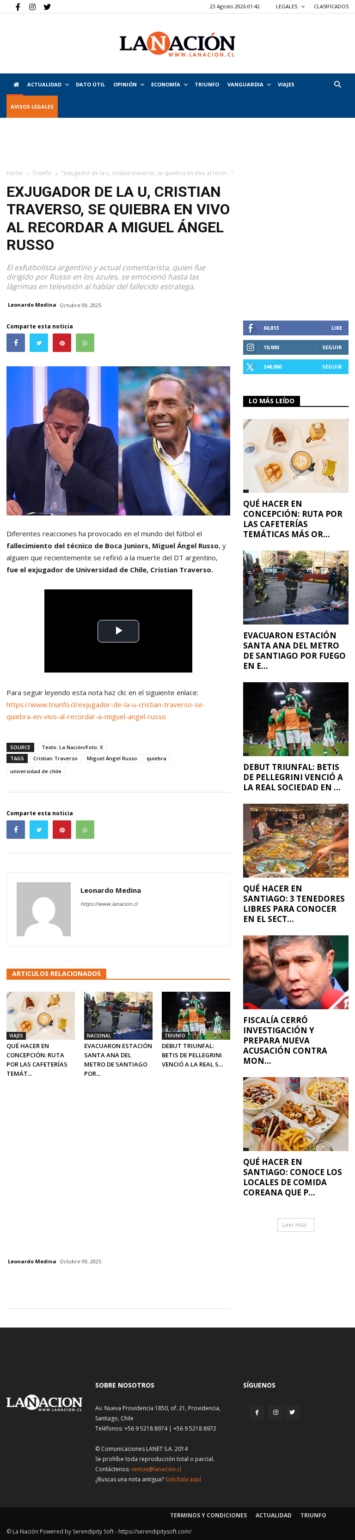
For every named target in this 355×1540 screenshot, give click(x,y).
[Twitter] (44, 6)
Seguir (332, 347)
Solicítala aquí (183, 1479)
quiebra (156, 758)
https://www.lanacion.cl (108, 903)
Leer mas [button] (294, 1225)
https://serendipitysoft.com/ (154, 1531)
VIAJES (286, 84)
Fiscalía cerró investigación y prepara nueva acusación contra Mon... (285, 1040)
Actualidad (44, 84)
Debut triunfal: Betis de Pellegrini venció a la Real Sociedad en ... (293, 777)
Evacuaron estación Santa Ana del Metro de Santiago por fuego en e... (294, 650)
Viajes (16, 1035)
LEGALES (287, 6)
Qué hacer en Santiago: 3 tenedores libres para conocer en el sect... (294, 903)
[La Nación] (177, 44)
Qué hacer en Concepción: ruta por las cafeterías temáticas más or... (293, 519)
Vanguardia (245, 84)
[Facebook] (13, 6)
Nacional (99, 1035)
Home (14, 173)
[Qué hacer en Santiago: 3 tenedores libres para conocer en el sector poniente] (296, 841)
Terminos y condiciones (208, 1515)
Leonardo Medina (32, 304)
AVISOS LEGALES (32, 106)
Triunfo (207, 84)
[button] (337, 84)
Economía (165, 84)
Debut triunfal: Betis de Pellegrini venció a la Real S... (192, 1055)
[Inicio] (14, 84)
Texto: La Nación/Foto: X (72, 747)
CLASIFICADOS (331, 6)
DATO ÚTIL (90, 84)
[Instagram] (29, 6)
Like (336, 327)
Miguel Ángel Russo (112, 758)
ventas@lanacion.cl (156, 1469)
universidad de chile (35, 771)
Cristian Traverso (55, 758)
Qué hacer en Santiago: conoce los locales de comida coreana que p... (292, 1177)
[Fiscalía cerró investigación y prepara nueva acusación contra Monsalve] (296, 972)
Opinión (125, 84)
